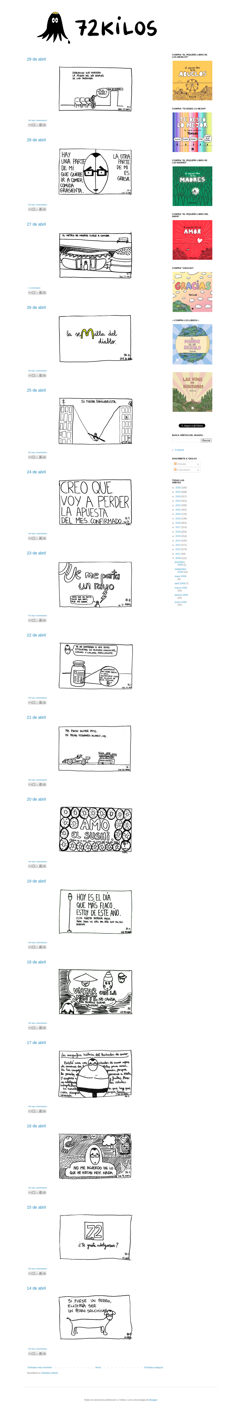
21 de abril (36, 717)
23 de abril (36, 553)
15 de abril (36, 1207)
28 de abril (36, 140)
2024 (178, 496)
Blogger (153, 1400)
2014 (178, 540)
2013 (178, 545)
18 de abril (36, 962)
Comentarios (183, 470)
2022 (178, 505)
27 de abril (36, 224)
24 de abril (36, 472)
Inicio (98, 1367)
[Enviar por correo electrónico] (30, 125)
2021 (178, 509)
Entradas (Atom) (49, 1373)
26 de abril (36, 307)
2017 (178, 527)
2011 (178, 554)
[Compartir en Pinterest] (44, 125)
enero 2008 (181, 602)
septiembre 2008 (180, 570)
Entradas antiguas (153, 1367)
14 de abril (36, 1288)
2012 (178, 549)
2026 (178, 487)
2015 (178, 536)
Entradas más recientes (40, 1367)
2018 (178, 523)
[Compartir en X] (37, 125)
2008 (178, 558)
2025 (178, 492)
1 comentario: (34, 288)
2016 (178, 531)
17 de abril (36, 1042)
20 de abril (36, 799)
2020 (178, 514)
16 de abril (36, 1126)
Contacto (179, 450)
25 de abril (36, 390)
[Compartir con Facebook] (41, 125)
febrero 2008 (181, 595)
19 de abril (36, 881)
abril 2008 (180, 583)
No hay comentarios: (37, 120)
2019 (178, 518)
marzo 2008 (181, 588)
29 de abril (36, 59)
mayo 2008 (180, 576)
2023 (178, 501)
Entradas (181, 464)
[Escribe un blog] (34, 125)
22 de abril (36, 635)
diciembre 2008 (180, 563)
